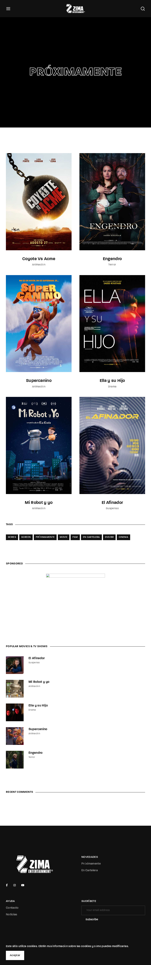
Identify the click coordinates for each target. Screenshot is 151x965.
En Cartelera (89, 870)
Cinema (123, 537)
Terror (112, 264)
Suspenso (112, 508)
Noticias (11, 914)
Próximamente (45, 537)
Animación (38, 264)
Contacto (12, 907)
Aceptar (15, 955)
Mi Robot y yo (39, 503)
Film (75, 537)
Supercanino (39, 381)
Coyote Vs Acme (38, 259)
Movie (63, 537)
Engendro (112, 259)
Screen (26, 537)
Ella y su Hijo (112, 381)
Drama (112, 386)
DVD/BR (109, 537)
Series (12, 537)
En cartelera (91, 537)
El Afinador (112, 503)
